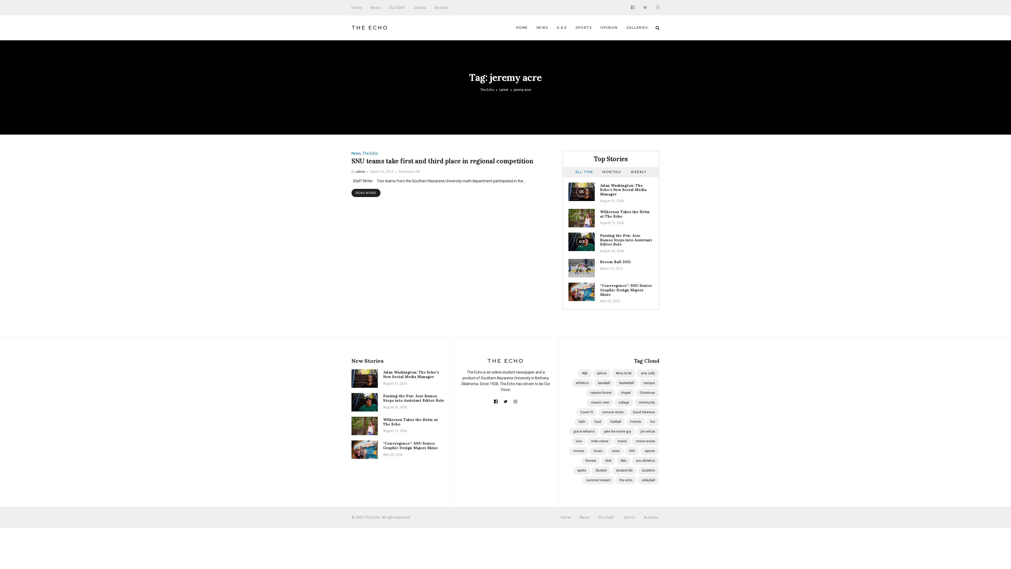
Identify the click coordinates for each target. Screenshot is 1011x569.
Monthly (612, 172)
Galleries (637, 28)
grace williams (584, 431)
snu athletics (645, 461)
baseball (604, 383)
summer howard (598, 480)
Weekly (638, 172)
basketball (626, 383)
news (616, 451)
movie (622, 441)
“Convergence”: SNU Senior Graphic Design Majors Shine (626, 290)
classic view (600, 402)
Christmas (647, 393)
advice (602, 373)
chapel (626, 393)
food (597, 422)
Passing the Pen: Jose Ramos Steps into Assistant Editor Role (626, 240)
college (623, 402)
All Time (584, 172)
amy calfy (648, 373)
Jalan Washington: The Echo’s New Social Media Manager (623, 190)
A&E (585, 373)
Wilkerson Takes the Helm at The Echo (625, 214)
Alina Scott (624, 373)
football (615, 422)
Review (591, 461)
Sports (584, 28)
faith (582, 422)
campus (649, 383)
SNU (624, 461)
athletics (582, 383)
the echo (626, 480)
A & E (562, 28)
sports (581, 470)
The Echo (369, 27)
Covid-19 (586, 412)
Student (601, 470)
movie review (645, 441)
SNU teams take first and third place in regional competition (442, 161)
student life (624, 470)
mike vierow (599, 441)
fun (652, 422)
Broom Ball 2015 (615, 261)
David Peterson (644, 412)
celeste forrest (601, 393)
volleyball (648, 480)
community (646, 402)
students (648, 470)
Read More (366, 193)
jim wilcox (648, 431)
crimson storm (613, 412)
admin (360, 172)
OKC (632, 451)
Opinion (609, 28)
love (579, 441)
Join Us (420, 8)
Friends (635, 422)
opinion (650, 451)
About (375, 8)
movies (578, 451)
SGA (608, 461)
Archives (441, 8)
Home (356, 8)
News (542, 28)
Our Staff (397, 8)
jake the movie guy (617, 431)
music (598, 451)
